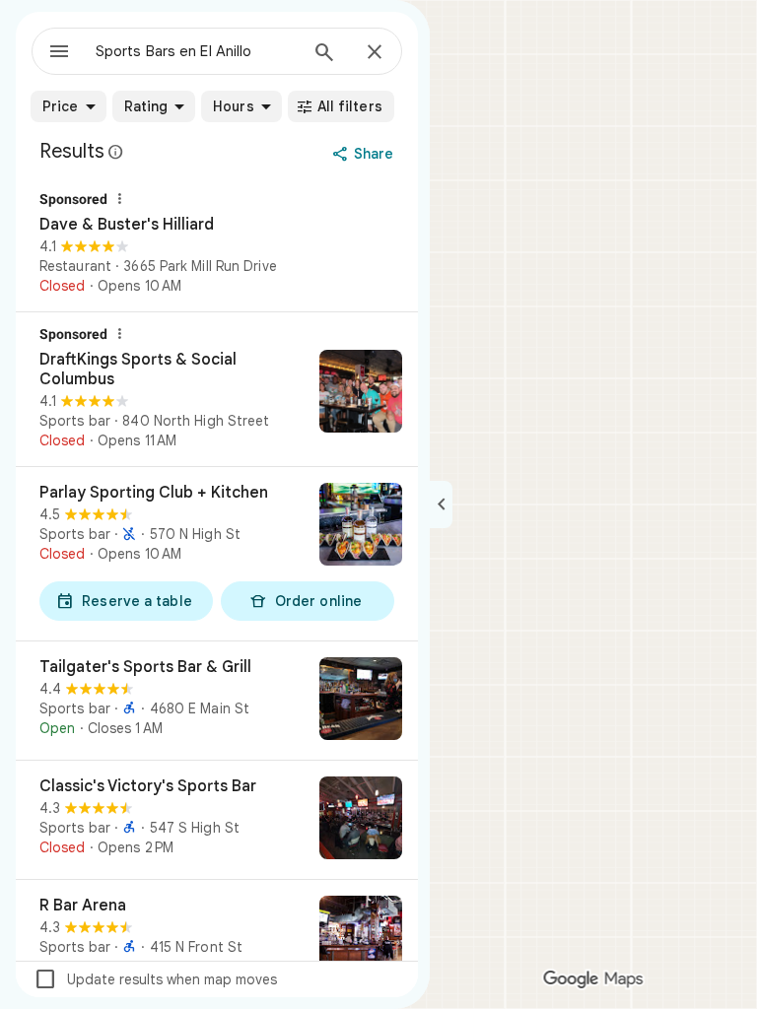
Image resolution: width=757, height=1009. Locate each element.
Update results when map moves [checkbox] (155, 979)
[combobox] (196, 51)
